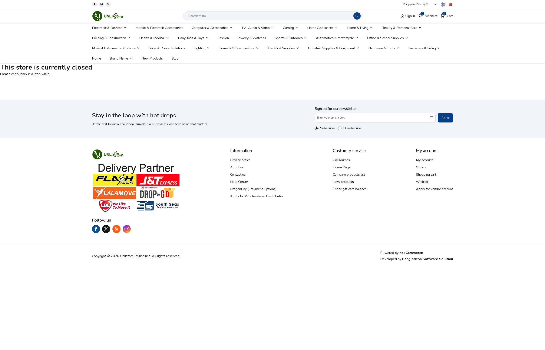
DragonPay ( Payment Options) (253, 189)
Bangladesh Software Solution (427, 259)
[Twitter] (108, 4)
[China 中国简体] (450, 4)
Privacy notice (240, 160)
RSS (116, 229)
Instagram (127, 229)
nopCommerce (411, 252)
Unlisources (341, 160)
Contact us (238, 174)
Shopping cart (426, 174)
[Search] (357, 16)
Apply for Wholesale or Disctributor (256, 196)
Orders (421, 167)
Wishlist (422, 181)
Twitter (106, 229)
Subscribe (327, 128)
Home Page (342, 167)
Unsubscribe (352, 128)
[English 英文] (443, 4)
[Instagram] (101, 4)
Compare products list (349, 174)
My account (424, 160)
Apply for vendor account (434, 189)
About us (237, 167)
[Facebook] (94, 4)
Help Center (239, 181)
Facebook (96, 229)
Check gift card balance (350, 189)
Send (445, 117)
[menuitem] (109, 28)
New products (343, 181)
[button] (447, 15)
